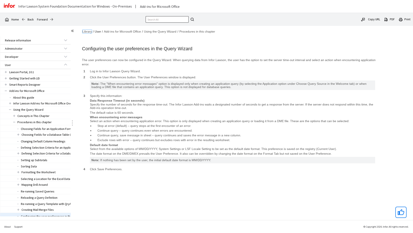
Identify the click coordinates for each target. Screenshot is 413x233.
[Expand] (65, 40)
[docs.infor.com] (6, 19)
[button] (30, 40)
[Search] (191, 19)
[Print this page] (400, 19)
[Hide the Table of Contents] (73, 31)
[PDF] (386, 19)
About (7, 226)
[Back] (23, 19)
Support (18, 226)
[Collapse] (65, 64)
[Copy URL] (363, 19)
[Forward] (51, 19)
